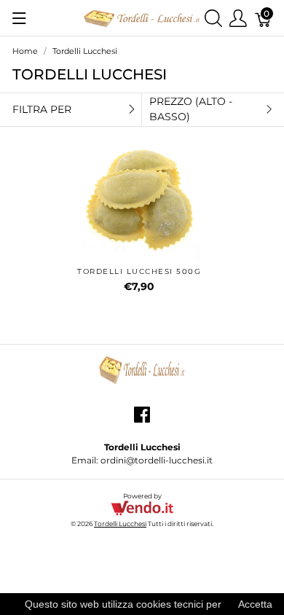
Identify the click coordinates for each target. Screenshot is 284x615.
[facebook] (142, 420)
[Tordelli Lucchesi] (142, 17)
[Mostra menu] (19, 18)
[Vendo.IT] (141, 508)
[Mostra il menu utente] (238, 18)
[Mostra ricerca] (213, 18)
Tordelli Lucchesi (120, 524)
